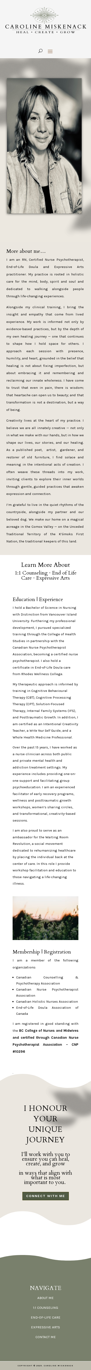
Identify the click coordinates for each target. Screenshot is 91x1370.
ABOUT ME (45, 1298)
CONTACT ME (45, 1337)
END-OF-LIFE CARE (45, 1317)
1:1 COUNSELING (45, 1308)
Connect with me (45, 1196)
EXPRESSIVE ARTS (45, 1327)
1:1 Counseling (31, 572)
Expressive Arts (53, 578)
